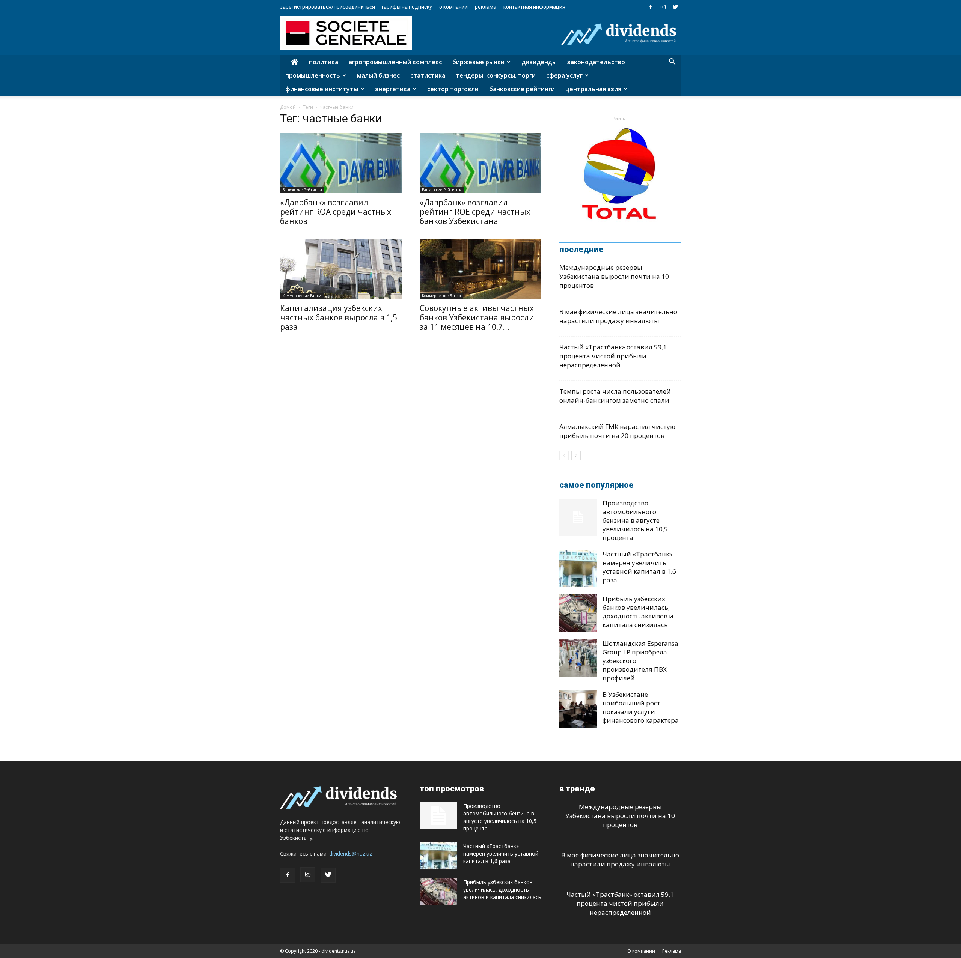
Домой (288, 107)
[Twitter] (675, 7)
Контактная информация (534, 7)
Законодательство (596, 62)
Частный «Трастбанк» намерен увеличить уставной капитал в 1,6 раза (639, 567)
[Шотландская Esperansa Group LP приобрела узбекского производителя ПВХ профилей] (578, 658)
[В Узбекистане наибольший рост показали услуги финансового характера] (578, 709)
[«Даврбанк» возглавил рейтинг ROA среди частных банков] (341, 163)
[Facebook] (650, 7)
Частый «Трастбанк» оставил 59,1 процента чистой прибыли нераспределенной (613, 356)
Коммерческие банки (301, 295)
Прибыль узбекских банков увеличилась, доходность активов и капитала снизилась (638, 611)
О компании (453, 7)
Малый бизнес (378, 75)
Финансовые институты (321, 89)
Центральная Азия (593, 89)
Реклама (485, 7)
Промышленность (312, 75)
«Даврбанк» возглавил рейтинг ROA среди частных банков (335, 211)
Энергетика (392, 89)
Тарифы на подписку (406, 7)
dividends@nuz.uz (350, 853)
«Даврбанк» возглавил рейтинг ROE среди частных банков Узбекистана (475, 211)
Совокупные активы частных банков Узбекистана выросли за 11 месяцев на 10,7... (477, 317)
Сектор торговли (453, 89)
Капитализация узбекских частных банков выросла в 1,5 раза (338, 317)
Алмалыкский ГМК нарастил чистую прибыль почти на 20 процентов (617, 431)
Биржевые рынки (478, 62)
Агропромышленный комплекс (395, 62)
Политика (323, 62)
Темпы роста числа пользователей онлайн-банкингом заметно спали (615, 396)
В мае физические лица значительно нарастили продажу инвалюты (618, 316)
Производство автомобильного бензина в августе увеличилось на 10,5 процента (635, 520)
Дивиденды (539, 62)
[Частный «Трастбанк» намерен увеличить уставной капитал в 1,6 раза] (578, 568)
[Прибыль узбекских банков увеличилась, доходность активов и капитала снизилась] (578, 613)
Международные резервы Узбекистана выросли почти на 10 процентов (614, 276)
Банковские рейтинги (522, 89)
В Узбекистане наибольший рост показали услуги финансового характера (641, 707)
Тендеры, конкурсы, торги (496, 75)
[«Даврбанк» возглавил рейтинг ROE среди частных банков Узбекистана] (480, 163)
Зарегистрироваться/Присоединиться (327, 7)
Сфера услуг (564, 75)
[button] (672, 62)
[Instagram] (663, 7)
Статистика (427, 75)
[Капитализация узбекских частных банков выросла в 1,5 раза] (341, 269)
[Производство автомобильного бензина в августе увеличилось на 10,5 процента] (578, 517)
